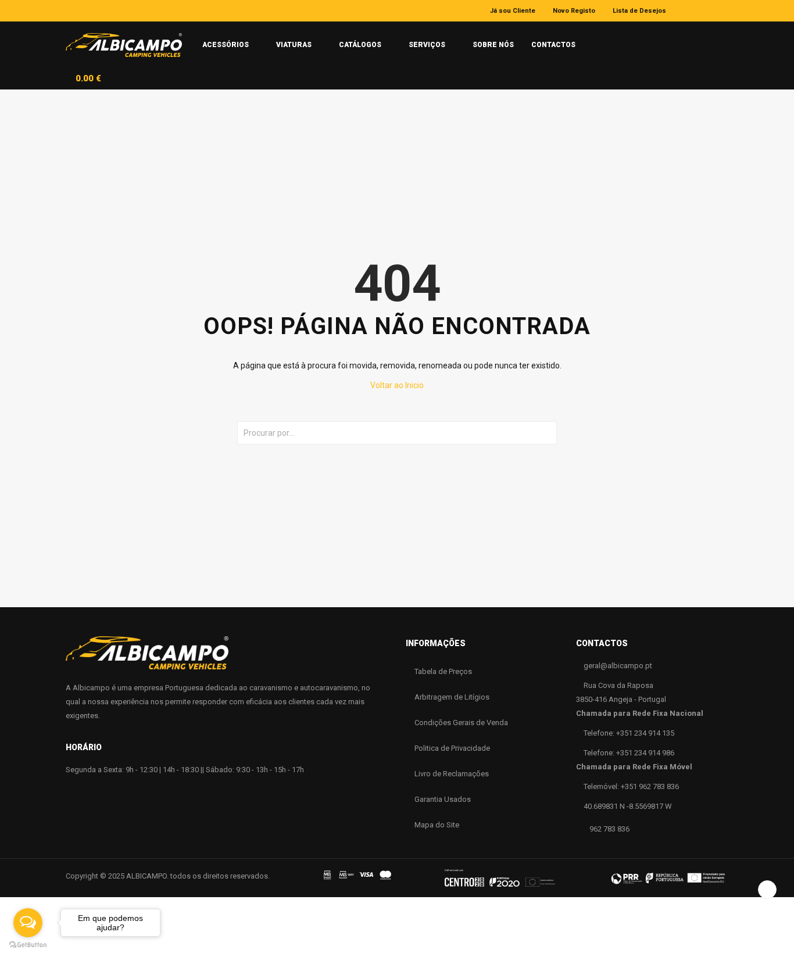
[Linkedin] (724, 10)
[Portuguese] (595, 40)
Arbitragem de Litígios (451, 697)
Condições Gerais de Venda (461, 722)
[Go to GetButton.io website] (28, 945)
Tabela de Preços (443, 671)
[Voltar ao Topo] (767, 889)
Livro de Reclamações (451, 773)
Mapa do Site (436, 824)
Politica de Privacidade (452, 748)
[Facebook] (690, 10)
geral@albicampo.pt (618, 665)
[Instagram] (707, 10)
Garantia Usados (442, 799)
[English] (616, 40)
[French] (638, 40)
